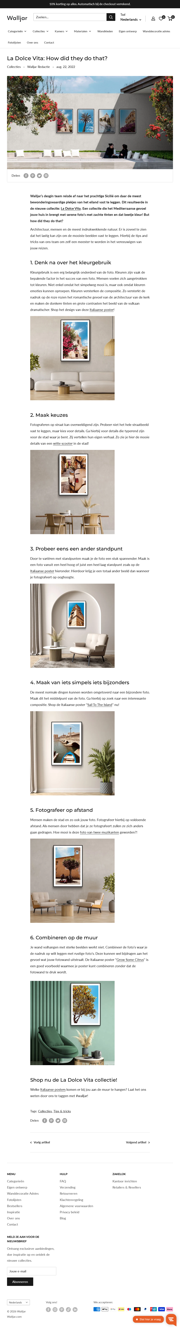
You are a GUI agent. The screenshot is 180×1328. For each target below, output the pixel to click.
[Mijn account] (153, 19)
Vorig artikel (42, 1142)
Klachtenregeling (71, 1200)
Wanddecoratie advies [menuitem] (156, 31)
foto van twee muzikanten (99, 832)
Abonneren (20, 1282)
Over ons (13, 1218)
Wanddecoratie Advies (23, 1193)
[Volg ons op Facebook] (48, 1309)
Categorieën (15, 1181)
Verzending (67, 1187)
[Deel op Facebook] (26, 175)
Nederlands (15, 1302)
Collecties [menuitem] (39, 31)
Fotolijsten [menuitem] (14, 42)
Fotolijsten (14, 1200)
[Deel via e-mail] (46, 175)
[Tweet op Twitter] (39, 175)
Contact (12, 1224)
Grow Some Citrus (130, 960)
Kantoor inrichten (124, 1181)
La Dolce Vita (71, 208)
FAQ (63, 1181)
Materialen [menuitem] (80, 31)
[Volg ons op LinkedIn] (75, 1309)
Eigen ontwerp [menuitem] (128, 31)
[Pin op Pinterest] (32, 175)
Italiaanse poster (102, 310)
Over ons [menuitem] (32, 42)
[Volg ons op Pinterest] (61, 1309)
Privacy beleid (69, 1212)
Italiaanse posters (53, 1089)
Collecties (14, 67)
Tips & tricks (62, 1111)
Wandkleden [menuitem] (105, 31)
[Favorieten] (161, 19)
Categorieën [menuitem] (15, 31)
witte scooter (63, 443)
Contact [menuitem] (49, 42)
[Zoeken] (111, 17)
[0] (170, 18)
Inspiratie (13, 1212)
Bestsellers (14, 1206)
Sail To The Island (99, 705)
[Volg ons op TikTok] (68, 1309)
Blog (63, 1218)
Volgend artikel (136, 1142)
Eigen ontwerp (17, 1187)
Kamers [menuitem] (59, 31)
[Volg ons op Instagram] (55, 1309)
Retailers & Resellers (126, 1187)
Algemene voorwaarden (76, 1206)
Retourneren (68, 1193)
